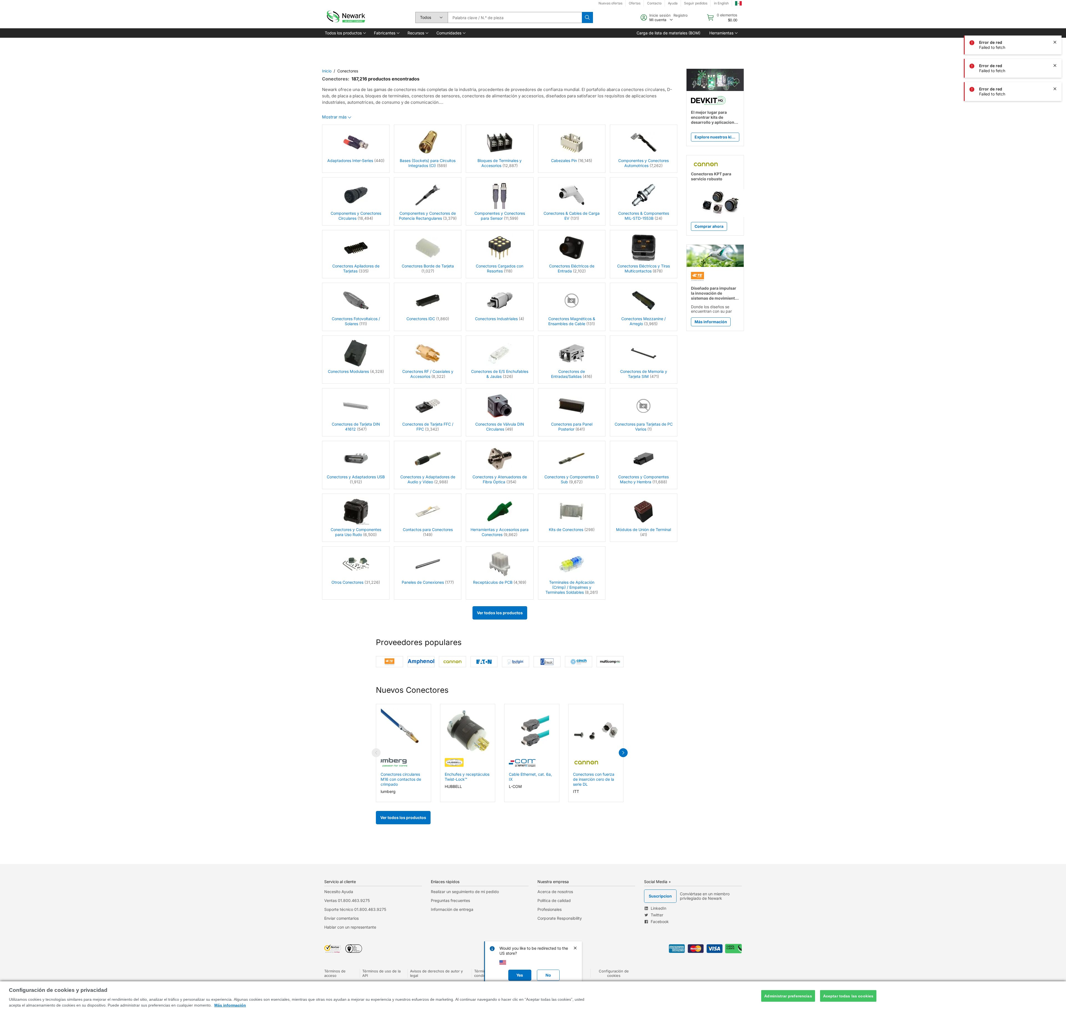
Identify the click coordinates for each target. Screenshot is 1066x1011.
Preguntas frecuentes (450, 900)
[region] (533, 996)
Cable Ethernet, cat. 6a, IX (530, 777)
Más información (230, 1005)
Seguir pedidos (695, 3)
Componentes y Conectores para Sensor (499, 216)
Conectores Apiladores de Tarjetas (355, 268)
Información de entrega (452, 909)
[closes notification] (1055, 42)
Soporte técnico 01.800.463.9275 (355, 909)
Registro (680, 15)
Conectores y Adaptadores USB (356, 476)
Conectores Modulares (348, 371)
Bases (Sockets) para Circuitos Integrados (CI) (428, 163)
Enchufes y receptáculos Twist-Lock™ (467, 777)
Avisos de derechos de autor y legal (436, 973)
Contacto (654, 3)
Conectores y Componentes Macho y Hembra (643, 479)
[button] (344, 33)
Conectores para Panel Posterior (571, 426)
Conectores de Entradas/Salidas (568, 374)
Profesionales (549, 909)
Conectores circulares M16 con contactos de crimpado (401, 779)
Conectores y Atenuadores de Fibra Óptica (499, 479)
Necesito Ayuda (338, 891)
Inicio (326, 71)
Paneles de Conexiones (423, 582)
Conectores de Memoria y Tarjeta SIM (643, 374)
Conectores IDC (420, 318)
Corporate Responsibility (559, 918)
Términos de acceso (335, 973)
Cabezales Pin (564, 160)
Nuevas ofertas (610, 3)
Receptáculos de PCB (492, 582)
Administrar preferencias (788, 996)
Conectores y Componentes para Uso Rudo (356, 532)
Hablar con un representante (350, 927)
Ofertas (634, 3)
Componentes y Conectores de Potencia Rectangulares (427, 216)
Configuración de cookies (614, 973)
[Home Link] (345, 17)
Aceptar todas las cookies (848, 996)
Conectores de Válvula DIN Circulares (499, 426)
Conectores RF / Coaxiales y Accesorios (427, 374)
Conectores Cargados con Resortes (499, 268)
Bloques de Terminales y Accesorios (499, 163)
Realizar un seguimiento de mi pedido (465, 891)
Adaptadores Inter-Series (350, 160)
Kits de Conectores (566, 529)
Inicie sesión (660, 15)
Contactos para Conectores (428, 529)
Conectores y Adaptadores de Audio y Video (427, 479)
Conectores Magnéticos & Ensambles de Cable (571, 321)
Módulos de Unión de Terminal (643, 529)
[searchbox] (515, 17)
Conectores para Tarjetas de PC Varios (644, 426)
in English (721, 3)
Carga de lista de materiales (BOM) (668, 33)
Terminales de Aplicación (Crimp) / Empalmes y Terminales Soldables (569, 587)
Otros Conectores (347, 582)
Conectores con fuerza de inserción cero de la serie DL (593, 779)
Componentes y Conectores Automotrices (643, 163)
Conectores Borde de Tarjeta (428, 266)
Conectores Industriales (496, 318)
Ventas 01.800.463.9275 (347, 900)
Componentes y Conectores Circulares (356, 216)
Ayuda (673, 3)
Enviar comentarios (341, 918)
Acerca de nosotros (555, 891)
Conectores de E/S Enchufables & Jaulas (499, 374)
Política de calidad (554, 900)
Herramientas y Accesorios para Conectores (500, 532)
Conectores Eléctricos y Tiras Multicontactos (643, 268)
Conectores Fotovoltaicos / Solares (356, 321)
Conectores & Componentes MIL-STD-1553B (643, 216)
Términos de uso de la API (381, 973)
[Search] (587, 17)
